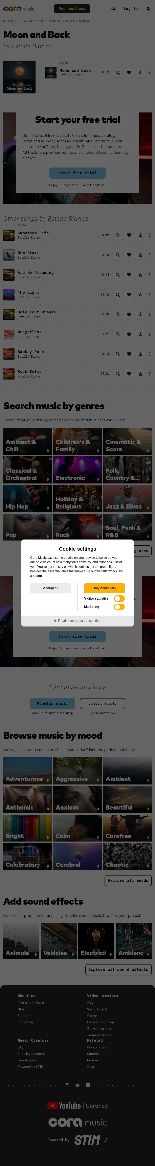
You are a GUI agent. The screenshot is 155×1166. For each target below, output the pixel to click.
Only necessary (104, 588)
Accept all (50, 588)
